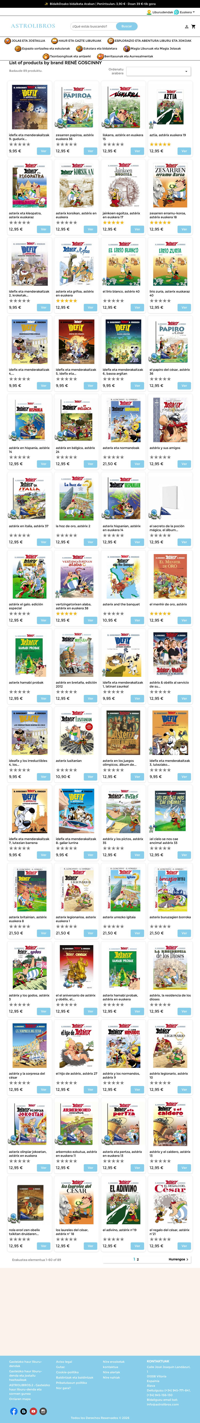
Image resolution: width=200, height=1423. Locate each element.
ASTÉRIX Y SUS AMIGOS (165, 448)
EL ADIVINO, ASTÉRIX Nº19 (120, 1230)
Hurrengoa (179, 1259)
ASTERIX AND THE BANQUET (121, 604)
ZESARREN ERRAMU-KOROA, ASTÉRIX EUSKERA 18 (168, 215)
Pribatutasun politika (71, 1383)
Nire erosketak (114, 1362)
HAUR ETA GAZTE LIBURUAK (80, 41)
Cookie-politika (67, 1372)
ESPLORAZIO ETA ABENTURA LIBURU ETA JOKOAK (153, 41)
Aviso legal (64, 1362)
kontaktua (110, 1367)
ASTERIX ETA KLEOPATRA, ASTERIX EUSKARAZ (25, 215)
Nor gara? (63, 1388)
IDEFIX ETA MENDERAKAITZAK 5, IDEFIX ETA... (76, 371)
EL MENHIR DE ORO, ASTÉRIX (168, 604)
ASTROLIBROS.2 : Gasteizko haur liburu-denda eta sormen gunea (29, 1389)
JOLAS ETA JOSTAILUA (28, 41)
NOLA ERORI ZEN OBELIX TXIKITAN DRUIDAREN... (24, 1232)
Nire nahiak (111, 1377)
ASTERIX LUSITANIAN (69, 761)
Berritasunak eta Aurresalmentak (128, 56)
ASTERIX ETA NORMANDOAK (121, 448)
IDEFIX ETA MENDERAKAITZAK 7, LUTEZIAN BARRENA (29, 841)
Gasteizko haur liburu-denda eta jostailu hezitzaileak (25, 1375)
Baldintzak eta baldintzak (74, 1377)
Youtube (33, 1411)
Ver (43, 151)
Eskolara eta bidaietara (100, 48)
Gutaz (60, 1367)
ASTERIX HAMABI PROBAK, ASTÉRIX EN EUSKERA (120, 997)
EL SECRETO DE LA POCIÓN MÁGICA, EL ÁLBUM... (167, 528)
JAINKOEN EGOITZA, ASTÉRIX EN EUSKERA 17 (121, 215)
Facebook (14, 1411)
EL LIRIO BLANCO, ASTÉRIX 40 (121, 291)
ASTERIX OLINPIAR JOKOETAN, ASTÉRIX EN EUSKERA (28, 1154)
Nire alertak (111, 1372)
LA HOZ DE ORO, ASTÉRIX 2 (73, 526)
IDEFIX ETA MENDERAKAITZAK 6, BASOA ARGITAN (123, 371)
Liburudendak (163, 12)
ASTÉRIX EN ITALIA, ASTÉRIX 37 (28, 526)
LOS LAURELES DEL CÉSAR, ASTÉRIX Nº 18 (72, 1232)
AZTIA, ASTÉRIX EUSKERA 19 (168, 135)
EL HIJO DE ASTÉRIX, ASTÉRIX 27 (76, 1073)
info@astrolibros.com (163, 1404)
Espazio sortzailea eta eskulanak (46, 48)
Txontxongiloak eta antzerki (70, 56)
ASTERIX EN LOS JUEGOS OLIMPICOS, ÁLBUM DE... (119, 763)
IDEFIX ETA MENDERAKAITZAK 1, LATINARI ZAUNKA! (123, 684)
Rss (23, 1411)
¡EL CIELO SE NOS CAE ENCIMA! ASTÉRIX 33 (164, 841)
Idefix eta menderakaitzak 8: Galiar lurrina (76, 841)
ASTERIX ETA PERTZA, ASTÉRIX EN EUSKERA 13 (122, 1154)
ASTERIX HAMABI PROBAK (26, 682)
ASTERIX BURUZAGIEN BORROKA (170, 917)
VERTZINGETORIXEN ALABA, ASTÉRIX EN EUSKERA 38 (73, 606)
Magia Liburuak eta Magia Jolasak (156, 48)
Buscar (126, 26)
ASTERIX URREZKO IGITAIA (119, 917)
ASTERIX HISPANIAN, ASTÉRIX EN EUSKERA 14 (122, 528)
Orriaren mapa (20, 1399)
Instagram (43, 1411)
